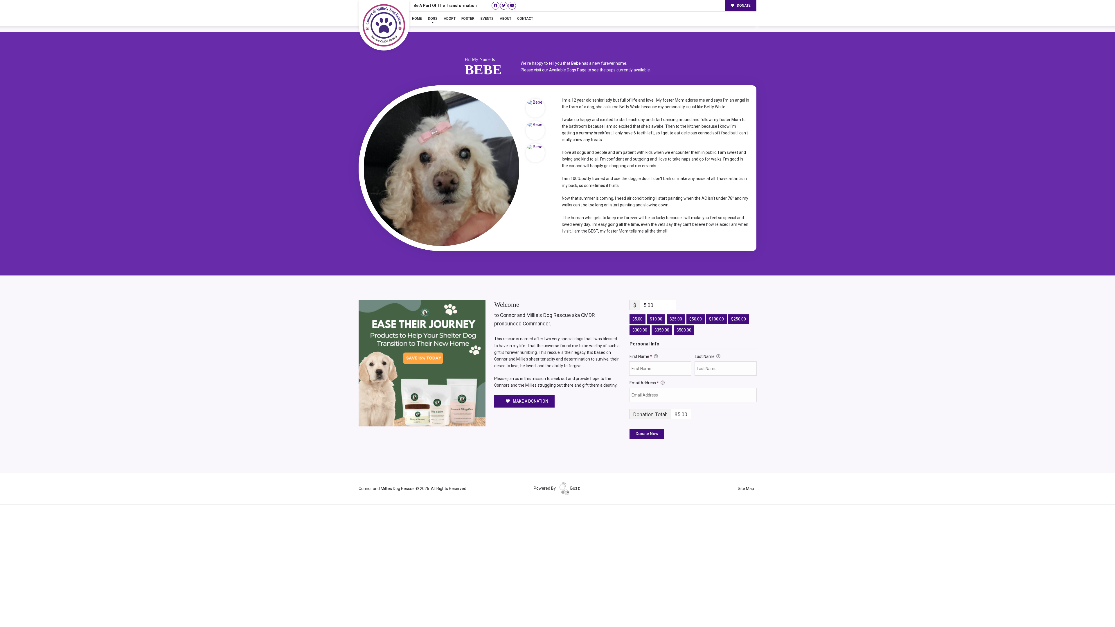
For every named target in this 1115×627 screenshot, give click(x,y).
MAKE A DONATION (530, 401)
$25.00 (676, 319)
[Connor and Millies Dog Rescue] (384, 25)
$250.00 (738, 319)
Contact (525, 19)
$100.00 (716, 319)
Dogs (433, 19)
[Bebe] (441, 168)
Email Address (644, 383)
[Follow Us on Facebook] (495, 6)
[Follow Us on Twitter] (504, 6)
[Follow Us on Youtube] (512, 6)
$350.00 (661, 330)
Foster (467, 19)
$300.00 (639, 330)
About (505, 19)
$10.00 (656, 319)
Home (417, 19)
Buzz (574, 488)
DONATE (743, 5)
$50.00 (695, 319)
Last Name (705, 356)
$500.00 (684, 330)
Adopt (450, 19)
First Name (641, 356)
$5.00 (637, 319)
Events (487, 19)
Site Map (746, 488)
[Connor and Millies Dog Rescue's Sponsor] (422, 363)
